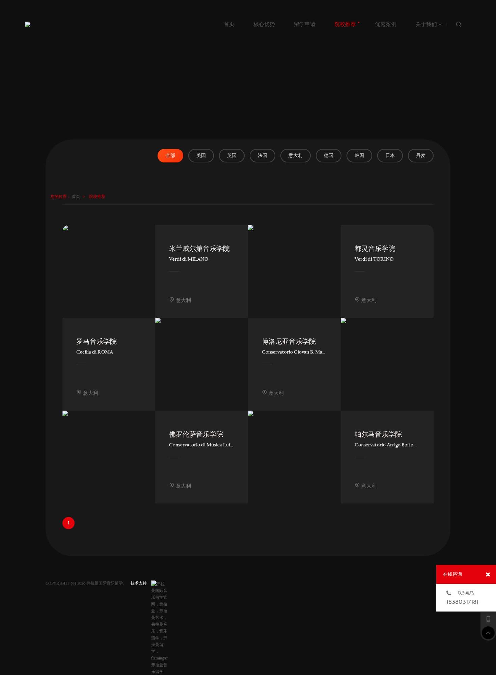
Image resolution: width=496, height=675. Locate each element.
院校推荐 (97, 196)
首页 (76, 196)
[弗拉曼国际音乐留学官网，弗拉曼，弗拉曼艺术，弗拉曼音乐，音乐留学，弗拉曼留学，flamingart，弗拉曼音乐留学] (159, 583)
